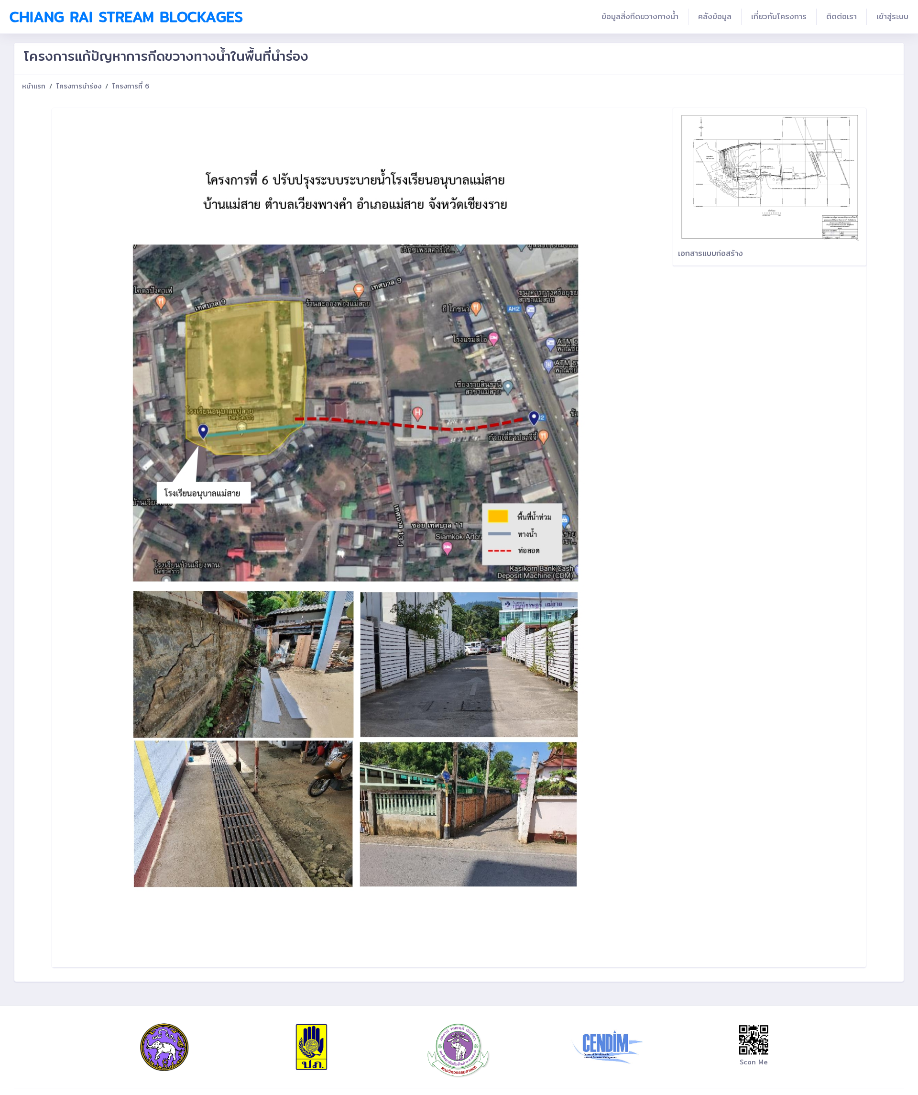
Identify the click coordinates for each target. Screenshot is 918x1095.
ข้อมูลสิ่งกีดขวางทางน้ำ (639, 16)
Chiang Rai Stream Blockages (126, 16)
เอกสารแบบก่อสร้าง (710, 253)
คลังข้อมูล (715, 16)
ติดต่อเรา (841, 16)
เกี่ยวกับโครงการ (779, 16)
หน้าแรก (33, 86)
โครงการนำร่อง (78, 86)
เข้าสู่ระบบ (892, 16)
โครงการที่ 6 (130, 86)
